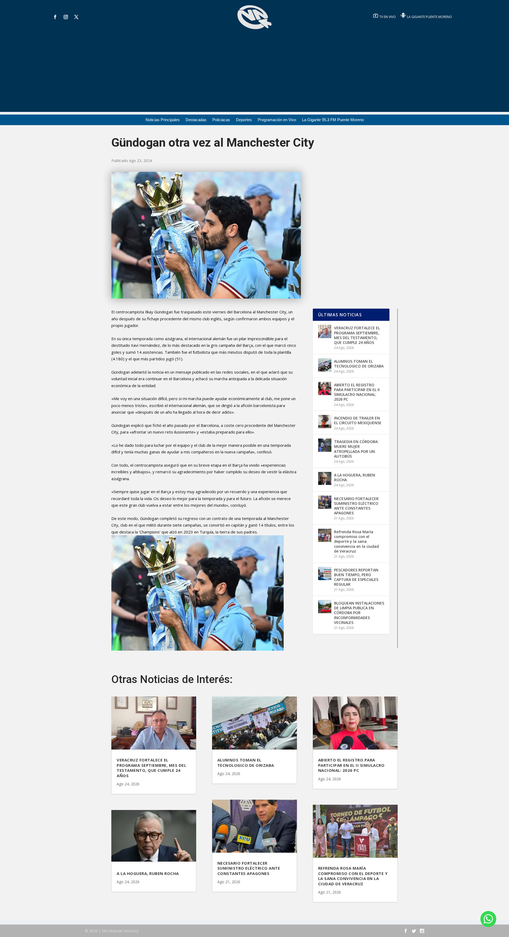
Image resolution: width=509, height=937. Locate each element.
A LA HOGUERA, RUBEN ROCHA (354, 477)
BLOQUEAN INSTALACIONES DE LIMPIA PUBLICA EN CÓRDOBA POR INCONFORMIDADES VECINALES (359, 613)
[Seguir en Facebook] (55, 17)
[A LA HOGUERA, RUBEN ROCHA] (324, 478)
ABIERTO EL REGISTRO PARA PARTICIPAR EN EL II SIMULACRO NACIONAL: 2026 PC (357, 392)
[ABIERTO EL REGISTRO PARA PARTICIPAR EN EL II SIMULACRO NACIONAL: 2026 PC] (324, 388)
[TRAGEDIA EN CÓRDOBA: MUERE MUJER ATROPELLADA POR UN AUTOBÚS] (324, 445)
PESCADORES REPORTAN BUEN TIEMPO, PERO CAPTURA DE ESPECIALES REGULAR (356, 577)
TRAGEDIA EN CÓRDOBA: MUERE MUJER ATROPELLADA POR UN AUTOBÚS (356, 449)
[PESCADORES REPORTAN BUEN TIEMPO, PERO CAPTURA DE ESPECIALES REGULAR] (324, 573)
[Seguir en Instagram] (66, 17)
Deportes (244, 120)
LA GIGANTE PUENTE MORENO (429, 17)
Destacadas (196, 120)
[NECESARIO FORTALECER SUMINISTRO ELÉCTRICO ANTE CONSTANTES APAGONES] (324, 502)
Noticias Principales (163, 120)
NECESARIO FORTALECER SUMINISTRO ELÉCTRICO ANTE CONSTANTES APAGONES (356, 506)
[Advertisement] (254, 75)
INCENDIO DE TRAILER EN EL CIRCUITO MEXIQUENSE (357, 420)
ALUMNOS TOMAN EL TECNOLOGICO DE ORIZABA (359, 364)
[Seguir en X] (76, 17)
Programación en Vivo (277, 120)
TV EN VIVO (388, 17)
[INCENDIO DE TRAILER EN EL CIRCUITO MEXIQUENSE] (324, 421)
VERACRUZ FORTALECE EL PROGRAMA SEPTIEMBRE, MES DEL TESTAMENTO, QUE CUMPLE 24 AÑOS (357, 335)
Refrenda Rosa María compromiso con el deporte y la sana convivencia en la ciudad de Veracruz (356, 541)
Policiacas (221, 120)
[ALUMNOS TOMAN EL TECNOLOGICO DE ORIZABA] (324, 364)
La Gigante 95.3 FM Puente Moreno (333, 120)
